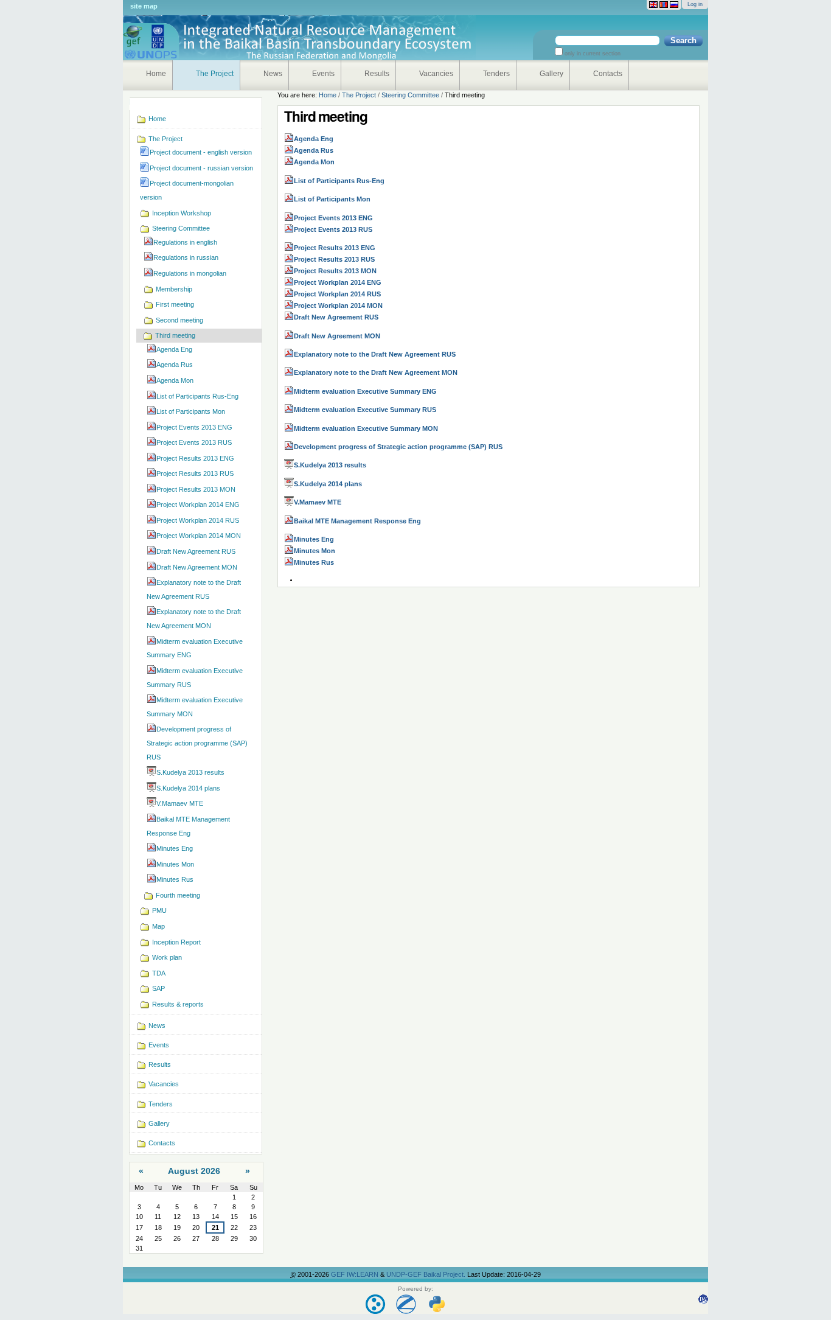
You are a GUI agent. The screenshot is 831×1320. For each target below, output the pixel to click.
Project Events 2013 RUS (333, 229)
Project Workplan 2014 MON (338, 305)
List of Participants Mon (332, 199)
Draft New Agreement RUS (336, 317)
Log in (695, 4)
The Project (215, 73)
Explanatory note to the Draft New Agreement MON (375, 372)
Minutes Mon (314, 550)
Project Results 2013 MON (335, 270)
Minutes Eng (314, 539)
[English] (653, 5)
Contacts (607, 73)
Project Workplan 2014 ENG (337, 282)
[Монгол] (663, 5)
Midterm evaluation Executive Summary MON (366, 428)
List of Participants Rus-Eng (339, 180)
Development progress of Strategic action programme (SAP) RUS (398, 446)
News (272, 73)
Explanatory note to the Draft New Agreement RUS (375, 354)
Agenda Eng (313, 138)
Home (156, 73)
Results (376, 73)
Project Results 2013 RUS (334, 259)
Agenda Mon (314, 162)
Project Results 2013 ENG (334, 247)
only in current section (592, 54)
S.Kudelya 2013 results (330, 465)
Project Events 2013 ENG (333, 218)
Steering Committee (410, 95)
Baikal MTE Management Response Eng (357, 521)
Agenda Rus (313, 150)
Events (323, 73)
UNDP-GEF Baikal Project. (426, 1274)
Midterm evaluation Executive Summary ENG (365, 391)
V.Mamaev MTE (317, 502)
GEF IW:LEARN (355, 1274)
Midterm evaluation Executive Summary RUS (365, 409)
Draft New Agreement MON (337, 336)
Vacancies (436, 73)
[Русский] (674, 5)
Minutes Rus (314, 562)
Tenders (496, 73)
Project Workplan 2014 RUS (337, 294)
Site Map (144, 6)
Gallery (551, 73)
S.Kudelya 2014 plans (328, 483)
